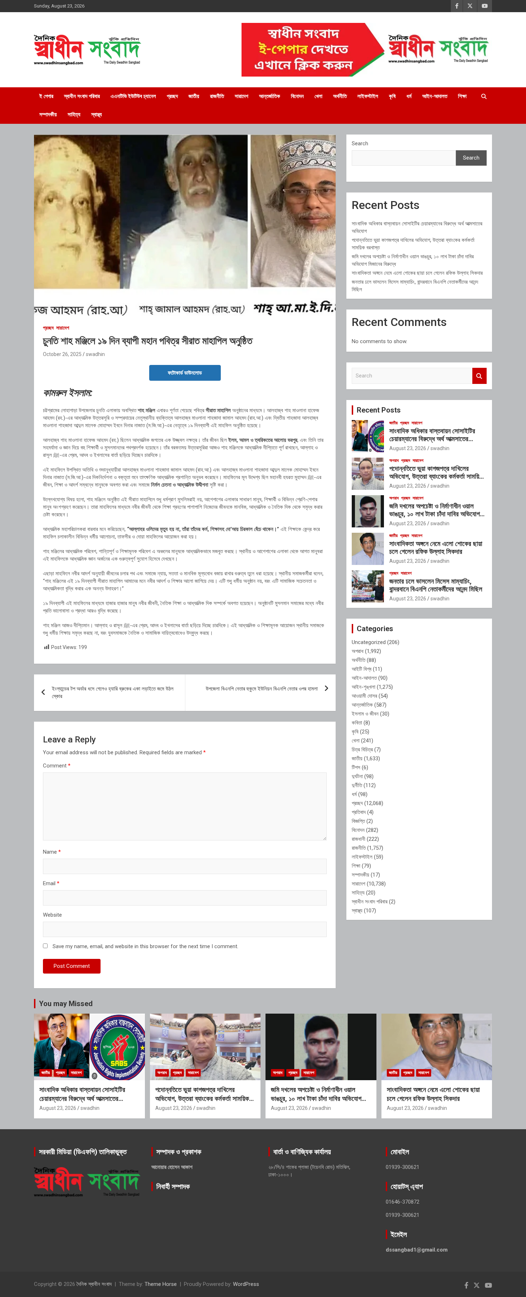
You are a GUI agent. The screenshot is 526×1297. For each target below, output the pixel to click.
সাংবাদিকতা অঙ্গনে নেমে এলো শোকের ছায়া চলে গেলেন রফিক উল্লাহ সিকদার (417, 273)
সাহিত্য (74, 114)
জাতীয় (194, 96)
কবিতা (357, 723)
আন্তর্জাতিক (269, 96)
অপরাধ (394, 460)
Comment (56, 765)
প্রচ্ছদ (172, 96)
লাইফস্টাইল (367, 96)
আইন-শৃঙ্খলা (363, 687)
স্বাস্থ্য (96, 114)
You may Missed (66, 1003)
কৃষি (392, 96)
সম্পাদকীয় (48, 114)
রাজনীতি (217, 96)
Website (52, 915)
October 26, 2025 (62, 354)
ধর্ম (408, 96)
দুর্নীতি (357, 785)
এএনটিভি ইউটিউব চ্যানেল (133, 96)
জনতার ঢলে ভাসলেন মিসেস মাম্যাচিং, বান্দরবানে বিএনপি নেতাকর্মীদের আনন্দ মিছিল (435, 585)
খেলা (318, 96)
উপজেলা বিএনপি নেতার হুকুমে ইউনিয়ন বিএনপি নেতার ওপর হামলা (262, 689)
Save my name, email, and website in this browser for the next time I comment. (145, 946)
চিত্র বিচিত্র (362, 749)
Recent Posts (379, 410)
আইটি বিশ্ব (361, 669)
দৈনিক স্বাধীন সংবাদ (94, 1284)
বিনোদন (297, 96)
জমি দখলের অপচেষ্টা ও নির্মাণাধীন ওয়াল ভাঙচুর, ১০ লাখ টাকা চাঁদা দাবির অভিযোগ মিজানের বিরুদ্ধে (434, 514)
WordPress (246, 1284)
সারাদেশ (241, 96)
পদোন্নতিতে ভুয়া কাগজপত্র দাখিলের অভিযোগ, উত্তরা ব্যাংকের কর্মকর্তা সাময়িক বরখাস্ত (436, 476)
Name (52, 852)
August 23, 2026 (407, 448)
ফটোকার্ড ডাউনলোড (185, 373)
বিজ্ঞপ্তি (358, 821)
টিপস (356, 767)
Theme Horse (161, 1284)
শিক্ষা (462, 96)
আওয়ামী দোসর (364, 696)
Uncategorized (369, 642)
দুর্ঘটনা (357, 776)
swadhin (95, 354)
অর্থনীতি (340, 96)
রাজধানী (358, 839)
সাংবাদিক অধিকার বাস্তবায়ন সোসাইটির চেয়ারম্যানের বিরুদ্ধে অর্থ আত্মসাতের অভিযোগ (432, 439)
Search (360, 143)
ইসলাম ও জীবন (365, 714)
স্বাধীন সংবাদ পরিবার (82, 96)
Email (51, 883)
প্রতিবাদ (359, 812)
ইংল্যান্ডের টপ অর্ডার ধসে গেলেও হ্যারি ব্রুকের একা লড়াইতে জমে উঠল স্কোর (113, 692)
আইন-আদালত (434, 96)
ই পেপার (46, 96)
